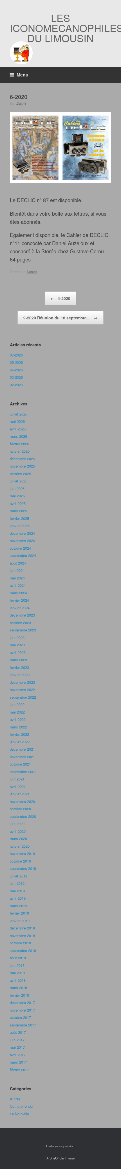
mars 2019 (18, 905)
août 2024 (18, 563)
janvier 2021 (20, 793)
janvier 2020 (20, 846)
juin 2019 (17, 883)
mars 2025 (18, 510)
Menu (22, 74)
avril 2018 (18, 980)
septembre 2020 (23, 816)
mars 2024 (18, 592)
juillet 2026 (18, 414)
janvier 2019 (20, 920)
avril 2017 (18, 1054)
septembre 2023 (23, 630)
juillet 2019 (18, 876)
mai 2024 (17, 578)
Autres (31, 271)
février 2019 (19, 913)
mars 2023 (18, 659)
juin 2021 (17, 779)
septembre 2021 (23, 771)
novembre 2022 (22, 689)
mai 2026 (17, 421)
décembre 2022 (22, 682)
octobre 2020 (20, 808)
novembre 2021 (22, 756)
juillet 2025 (18, 481)
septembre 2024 (23, 555)
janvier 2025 (20, 525)
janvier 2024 (20, 607)
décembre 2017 (22, 1002)
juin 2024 (17, 570)
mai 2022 (17, 712)
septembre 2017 (23, 1025)
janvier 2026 (20, 451)
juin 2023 (17, 637)
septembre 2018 (23, 950)
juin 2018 (17, 965)
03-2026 (16, 377)
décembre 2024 (22, 533)
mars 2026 (18, 436)
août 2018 (18, 957)
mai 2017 (17, 1047)
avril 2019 (18, 898)
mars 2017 (18, 1062)
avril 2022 (18, 719)
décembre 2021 (22, 749)
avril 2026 (18, 429)
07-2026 (16, 355)
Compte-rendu (21, 1106)
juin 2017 (17, 1039)
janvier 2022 (20, 741)
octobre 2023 (20, 622)
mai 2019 (17, 890)
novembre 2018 (22, 935)
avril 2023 (18, 652)
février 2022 (19, 734)
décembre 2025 (22, 458)
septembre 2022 (23, 697)
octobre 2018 (20, 942)
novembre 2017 (22, 1010)
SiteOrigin (57, 1158)
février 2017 (19, 1069)
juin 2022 (17, 704)
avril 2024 (18, 585)
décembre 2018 (22, 928)
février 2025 (19, 518)
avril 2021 (18, 786)
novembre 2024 (22, 540)
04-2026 (16, 370)
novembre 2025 (22, 466)
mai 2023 (17, 644)
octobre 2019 (20, 861)
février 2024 (19, 600)
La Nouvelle (19, 1113)
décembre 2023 (22, 615)
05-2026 (16, 362)
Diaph (20, 103)
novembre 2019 (22, 853)
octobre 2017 (20, 1017)
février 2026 (19, 443)
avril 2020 (18, 831)
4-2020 (60, 298)
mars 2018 (18, 987)
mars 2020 (18, 838)
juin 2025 (17, 488)
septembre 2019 (23, 868)
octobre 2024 (20, 548)
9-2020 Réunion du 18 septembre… (60, 318)
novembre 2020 (22, 801)
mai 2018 (17, 972)
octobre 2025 (20, 473)
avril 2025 (18, 503)
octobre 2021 (20, 764)
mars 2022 (18, 727)
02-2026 (16, 384)
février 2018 (19, 995)
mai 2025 (17, 495)
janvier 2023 (20, 674)
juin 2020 (17, 823)
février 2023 (19, 667)
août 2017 (18, 1032)
